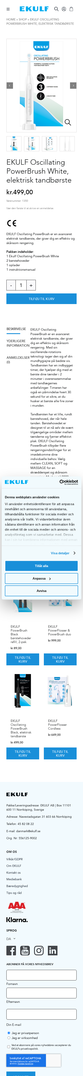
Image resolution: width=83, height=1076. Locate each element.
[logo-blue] (34, 8)
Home (11, 19)
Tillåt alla (41, 566)
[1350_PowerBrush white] (41, 85)
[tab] (15, 330)
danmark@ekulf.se (28, 831)
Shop (23, 19)
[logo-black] (17, 794)
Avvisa (41, 591)
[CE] (11, 223)
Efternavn (13, 1001)
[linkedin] (52, 950)
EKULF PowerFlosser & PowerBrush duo (59, 630)
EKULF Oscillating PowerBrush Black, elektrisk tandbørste (21, 728)
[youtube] (25, 950)
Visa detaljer (60, 553)
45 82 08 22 (26, 824)
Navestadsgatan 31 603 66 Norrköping (45, 816)
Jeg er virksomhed (25, 1038)
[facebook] (11, 950)
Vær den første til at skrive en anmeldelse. (30, 208)
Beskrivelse (16, 328)
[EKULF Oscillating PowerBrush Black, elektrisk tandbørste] (22, 690)
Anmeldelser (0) (16, 359)
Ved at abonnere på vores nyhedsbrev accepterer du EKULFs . (41, 1047)
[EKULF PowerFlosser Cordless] (60, 690)
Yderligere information (16, 343)
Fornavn (12, 983)
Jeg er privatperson (25, 1033)
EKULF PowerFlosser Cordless (57, 724)
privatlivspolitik (29, 1049)
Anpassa (39, 578)
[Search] (56, 9)
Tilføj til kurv (41, 298)
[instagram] (39, 950)
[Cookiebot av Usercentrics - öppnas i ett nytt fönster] (59, 482)
